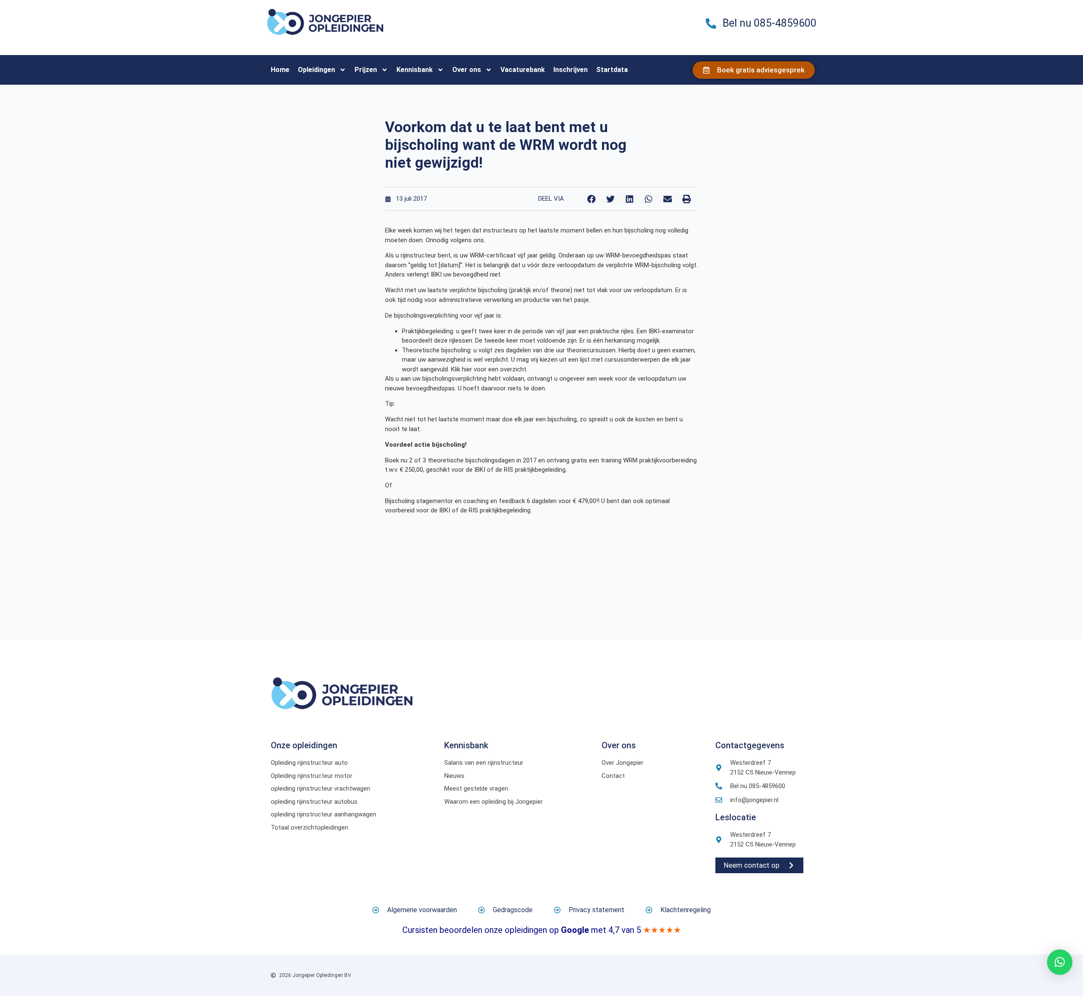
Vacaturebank (522, 70)
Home (280, 70)
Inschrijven (570, 70)
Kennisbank (414, 70)
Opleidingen (316, 70)
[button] (591, 199)
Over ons (466, 70)
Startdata (612, 70)
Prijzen (366, 70)
